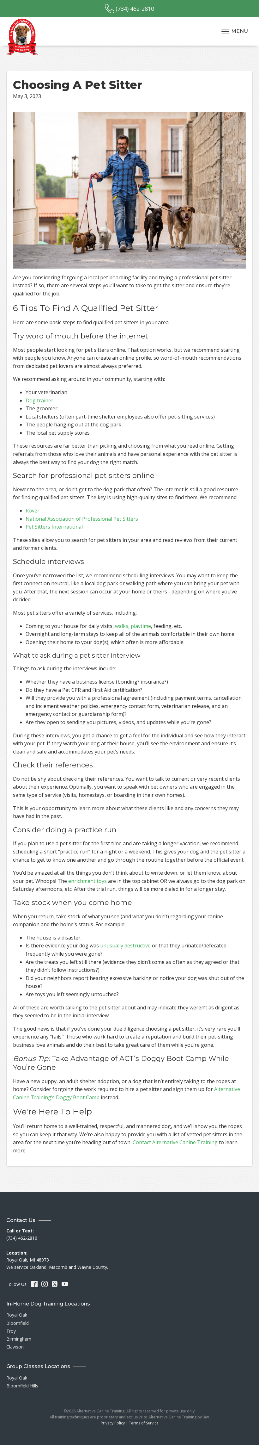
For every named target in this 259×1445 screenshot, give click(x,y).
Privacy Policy (113, 1423)
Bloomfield (17, 1323)
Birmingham (18, 1339)
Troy (11, 1331)
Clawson (15, 1347)
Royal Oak (16, 1315)
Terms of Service (144, 1423)
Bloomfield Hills (22, 1386)
